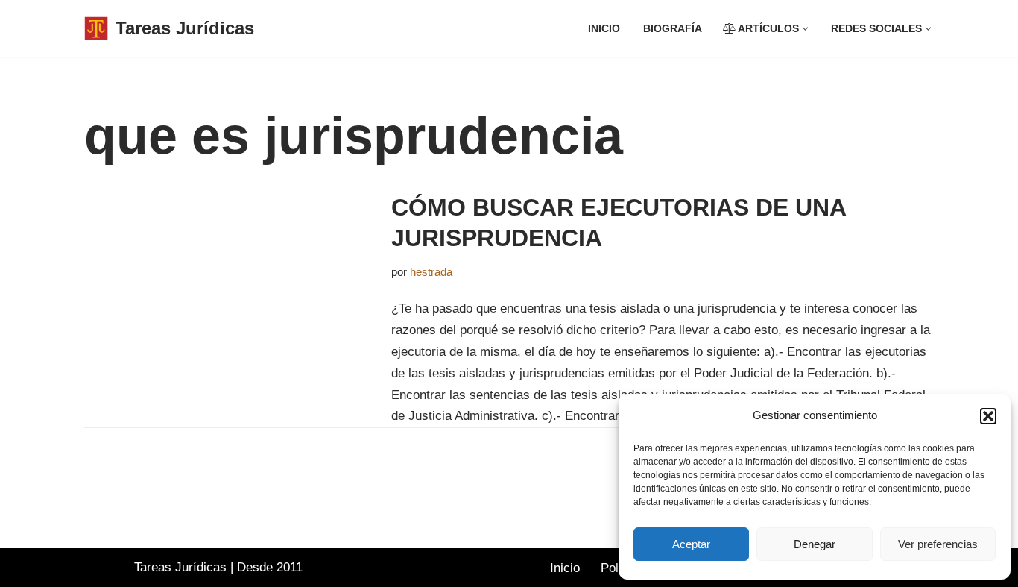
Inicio (604, 28)
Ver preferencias (938, 544)
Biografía (672, 28)
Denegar (814, 544)
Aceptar (691, 544)
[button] (988, 416)
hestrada (431, 272)
